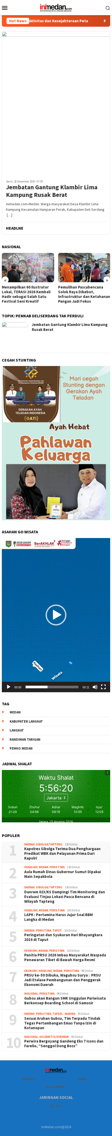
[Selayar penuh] (103, 687)
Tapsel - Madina (63, 1014)
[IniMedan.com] (56, 7)
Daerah (29, 844)
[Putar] (8, 687)
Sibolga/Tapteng (49, 844)
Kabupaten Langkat (26, 721)
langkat (17, 730)
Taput (57, 930)
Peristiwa (57, 867)
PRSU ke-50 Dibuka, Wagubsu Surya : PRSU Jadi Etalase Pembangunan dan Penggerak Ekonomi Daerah (62, 980)
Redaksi (28, 1079)
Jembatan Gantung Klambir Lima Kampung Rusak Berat (51, 191)
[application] (56, 615)
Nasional (31, 993)
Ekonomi (30, 950)
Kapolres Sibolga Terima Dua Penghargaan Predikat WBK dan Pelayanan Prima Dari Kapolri (62, 853)
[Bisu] (95, 687)
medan (15, 712)
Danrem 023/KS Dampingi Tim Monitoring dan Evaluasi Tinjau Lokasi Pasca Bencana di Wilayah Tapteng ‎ (64, 897)
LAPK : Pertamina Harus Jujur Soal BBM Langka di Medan (58, 917)
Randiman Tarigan (25, 739)
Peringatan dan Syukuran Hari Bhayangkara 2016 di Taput (63, 937)
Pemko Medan (21, 748)
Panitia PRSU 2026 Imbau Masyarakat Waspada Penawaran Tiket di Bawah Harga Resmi (65, 957)
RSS (58, 1106)
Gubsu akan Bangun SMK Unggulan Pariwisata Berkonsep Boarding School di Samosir (65, 1000)
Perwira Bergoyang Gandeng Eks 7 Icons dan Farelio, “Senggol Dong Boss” (63, 1043)
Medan (43, 867)
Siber (82, 1079)
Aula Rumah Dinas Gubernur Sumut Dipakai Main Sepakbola (62, 874)
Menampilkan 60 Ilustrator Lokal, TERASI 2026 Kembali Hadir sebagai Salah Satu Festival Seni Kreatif (26, 294)
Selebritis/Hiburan (54, 1037)
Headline (31, 867)
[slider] (52, 687)
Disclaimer (55, 1087)
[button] (56, 615)
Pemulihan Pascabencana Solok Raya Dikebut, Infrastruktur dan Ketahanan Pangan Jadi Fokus (84, 294)
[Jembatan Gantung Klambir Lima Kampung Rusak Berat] (56, 103)
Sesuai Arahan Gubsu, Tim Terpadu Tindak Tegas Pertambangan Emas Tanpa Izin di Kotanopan (62, 1023)
